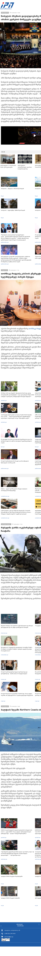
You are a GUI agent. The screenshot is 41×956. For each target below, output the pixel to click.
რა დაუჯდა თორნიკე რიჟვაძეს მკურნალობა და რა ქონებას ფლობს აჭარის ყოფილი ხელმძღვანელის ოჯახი (16, 441)
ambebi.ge (4, 400)
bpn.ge (2, 446)
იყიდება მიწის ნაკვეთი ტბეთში (10, 898)
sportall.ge (3, 837)
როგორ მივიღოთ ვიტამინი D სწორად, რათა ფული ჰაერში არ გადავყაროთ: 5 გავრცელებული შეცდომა (17, 694)
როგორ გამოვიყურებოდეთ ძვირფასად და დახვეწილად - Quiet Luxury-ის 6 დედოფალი (14, 672)
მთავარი (19, 924)
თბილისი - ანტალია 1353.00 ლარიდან (12, 188)
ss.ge (2, 883)
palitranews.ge (4, 468)
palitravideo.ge (5, 242)
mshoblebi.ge (4, 654)
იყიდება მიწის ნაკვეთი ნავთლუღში (12, 876)
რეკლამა (20, 926)
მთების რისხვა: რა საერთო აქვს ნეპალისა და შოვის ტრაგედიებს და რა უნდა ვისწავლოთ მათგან (17, 626)
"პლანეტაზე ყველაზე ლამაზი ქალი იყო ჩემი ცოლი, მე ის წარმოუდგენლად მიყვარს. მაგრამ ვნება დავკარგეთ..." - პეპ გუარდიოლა (17, 853)
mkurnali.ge (4, 633)
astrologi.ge (4, 859)
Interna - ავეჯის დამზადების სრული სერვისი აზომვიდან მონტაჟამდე (14, 489)
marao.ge (3, 679)
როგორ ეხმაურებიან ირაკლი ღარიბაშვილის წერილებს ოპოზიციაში (15, 461)
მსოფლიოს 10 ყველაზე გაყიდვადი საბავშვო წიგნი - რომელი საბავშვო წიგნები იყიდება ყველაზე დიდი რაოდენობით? (17, 649)
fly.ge (2, 196)
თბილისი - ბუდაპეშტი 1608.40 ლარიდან (13, 210)
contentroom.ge (5, 496)
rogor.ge (3, 701)
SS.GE (3, 152)
